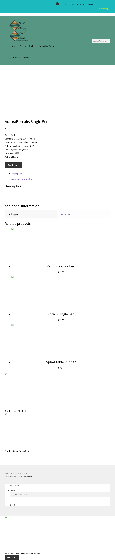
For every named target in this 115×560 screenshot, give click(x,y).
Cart (12, 505)
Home (12, 46)
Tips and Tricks (27, 46)
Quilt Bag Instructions (19, 57)
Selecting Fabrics (47, 46)
